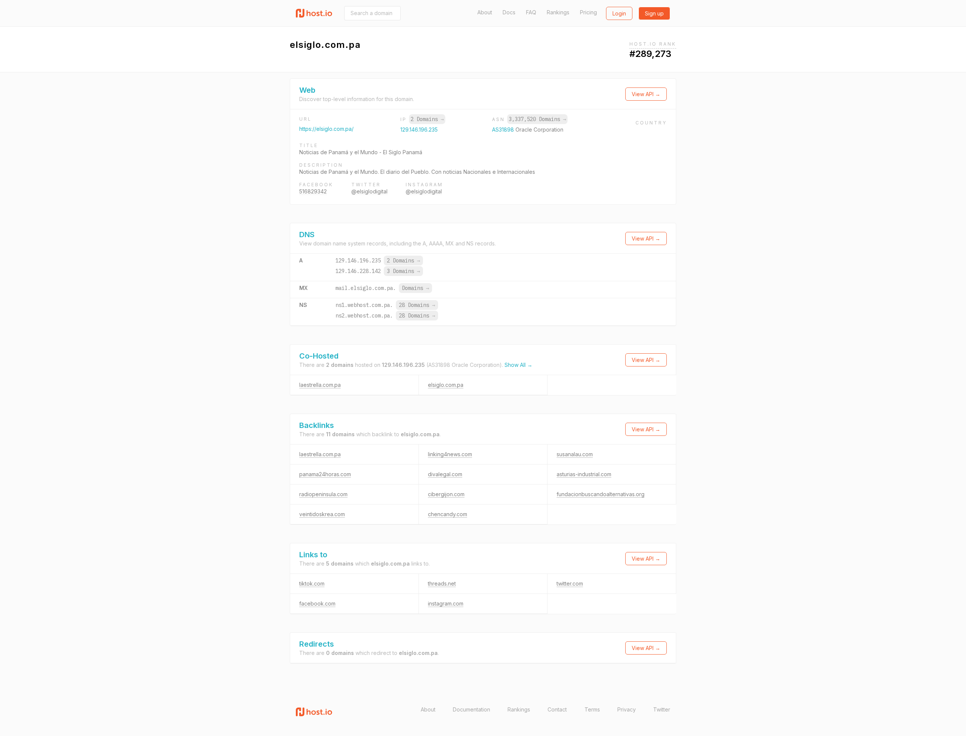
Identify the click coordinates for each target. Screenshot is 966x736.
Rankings (558, 12)
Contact (557, 709)
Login (619, 13)
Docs (509, 12)
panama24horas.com (325, 474)
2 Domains (427, 119)
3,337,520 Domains (537, 119)
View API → (646, 94)
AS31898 (503, 129)
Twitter (661, 709)
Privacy (626, 709)
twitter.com (570, 583)
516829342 (313, 191)
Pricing (588, 12)
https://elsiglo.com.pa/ (326, 129)
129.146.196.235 (419, 129)
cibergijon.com (446, 494)
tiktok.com (312, 583)
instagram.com (445, 603)
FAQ (531, 12)
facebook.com (317, 603)
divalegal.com (445, 474)
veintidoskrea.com (322, 514)
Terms (592, 709)
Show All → (518, 365)
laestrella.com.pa (320, 385)
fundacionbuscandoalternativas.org (601, 494)
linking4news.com (450, 454)
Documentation (471, 709)
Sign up (654, 13)
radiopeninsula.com (323, 494)
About (484, 12)
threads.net (442, 583)
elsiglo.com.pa (445, 385)
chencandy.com (447, 514)
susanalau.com (575, 454)
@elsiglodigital (369, 191)
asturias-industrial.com (584, 474)
